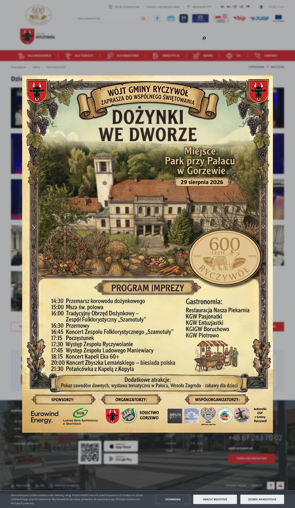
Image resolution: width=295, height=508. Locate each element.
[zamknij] (204, 38)
